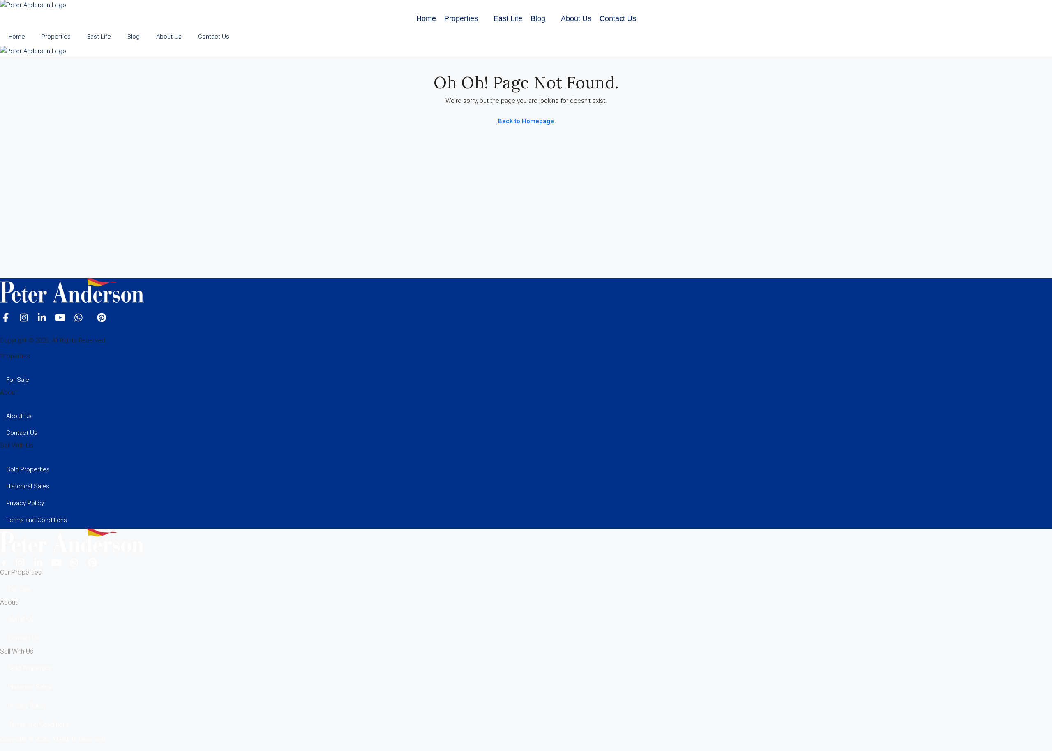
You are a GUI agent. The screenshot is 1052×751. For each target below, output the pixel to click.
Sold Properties (28, 469)
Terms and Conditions (36, 520)
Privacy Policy (25, 503)
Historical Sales (27, 486)
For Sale (17, 380)
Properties (461, 18)
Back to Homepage (526, 121)
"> (93, 317)
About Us (576, 18)
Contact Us (618, 18)
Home (426, 18)
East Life (508, 18)
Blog (538, 18)
